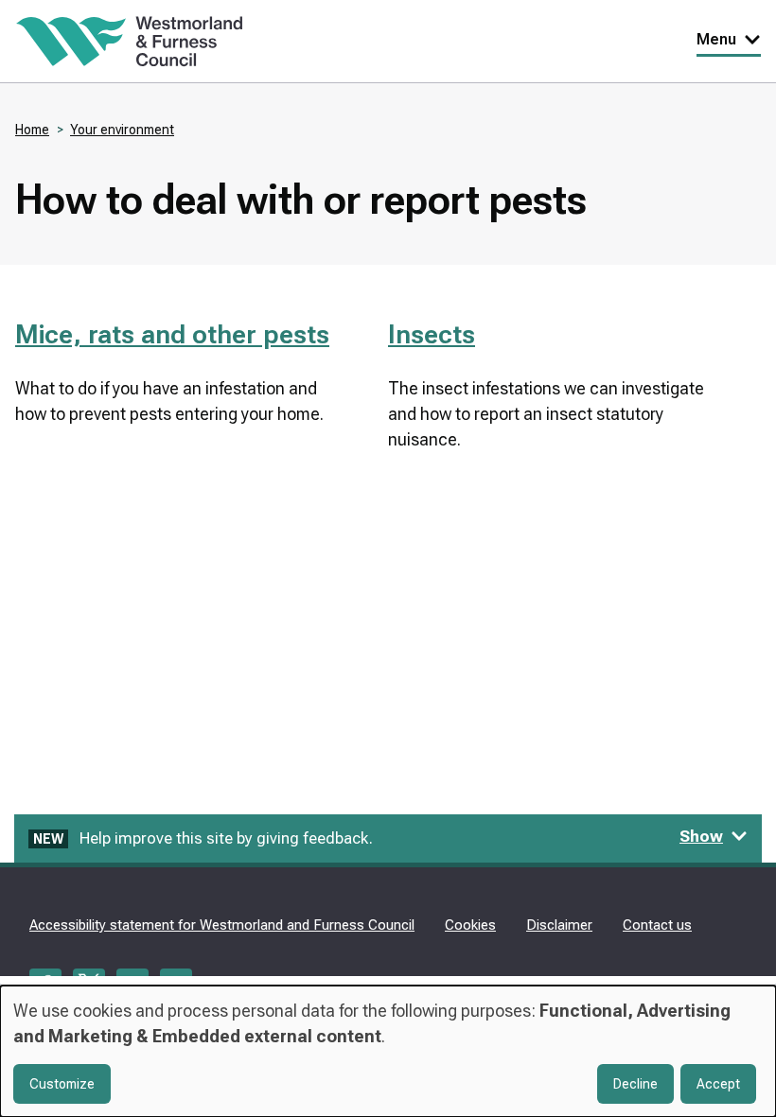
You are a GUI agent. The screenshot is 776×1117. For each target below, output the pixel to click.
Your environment (122, 129)
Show (701, 836)
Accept (718, 1083)
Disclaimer (559, 925)
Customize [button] (62, 1083)
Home (32, 129)
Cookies (470, 925)
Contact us (657, 925)
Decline (635, 1083)
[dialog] (388, 1051)
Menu (716, 39)
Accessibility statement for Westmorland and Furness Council (221, 925)
